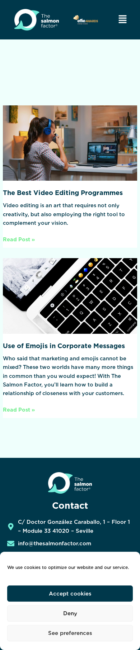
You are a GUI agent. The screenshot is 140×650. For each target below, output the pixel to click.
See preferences (70, 633)
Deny (70, 613)
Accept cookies (70, 593)
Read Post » (19, 239)
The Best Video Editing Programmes (63, 192)
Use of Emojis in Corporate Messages (64, 346)
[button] (122, 19)
